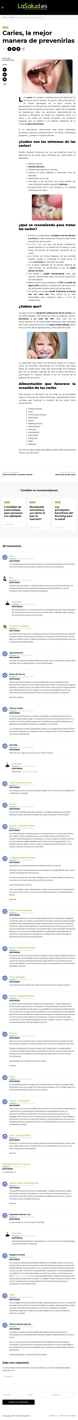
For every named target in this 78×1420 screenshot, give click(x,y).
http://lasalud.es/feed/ (30, 772)
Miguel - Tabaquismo (19, 1101)
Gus (11, 578)
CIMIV (12, 1295)
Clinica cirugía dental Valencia (23, 1183)
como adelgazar (17, 977)
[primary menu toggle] (3, 7)
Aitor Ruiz (16, 602)
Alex (11, 556)
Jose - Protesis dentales (20, 910)
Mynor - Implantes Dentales (22, 948)
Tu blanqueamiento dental (22, 858)
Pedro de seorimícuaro (20, 783)
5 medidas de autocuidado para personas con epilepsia (13, 511)
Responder (14, 561)
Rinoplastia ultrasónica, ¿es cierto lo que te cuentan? (37, 513)
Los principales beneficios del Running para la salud (64, 513)
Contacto (53, 1415)
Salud (5, 27)
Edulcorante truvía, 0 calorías (16, 1164)
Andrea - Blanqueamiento (21, 996)
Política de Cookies (68, 1415)
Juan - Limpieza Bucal (19, 1135)
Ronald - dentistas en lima (22, 826)
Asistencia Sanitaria (19, 626)
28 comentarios (9, 60)
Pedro (12, 1077)
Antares (13, 1033)
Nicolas (12, 804)
